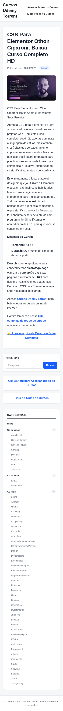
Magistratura (17, 460)
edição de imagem (20, 565)
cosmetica (16, 526)
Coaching (15, 511)
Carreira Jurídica (19, 440)
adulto (14, 497)
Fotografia (16, 590)
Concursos (13, 429)
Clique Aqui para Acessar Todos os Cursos (31, 383)
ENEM (14, 481)
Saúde (14, 664)
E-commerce (17, 561)
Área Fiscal (16, 435)
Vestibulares (17, 485)
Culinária (15, 531)
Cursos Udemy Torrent (10, 10)
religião (14, 654)
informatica (16, 605)
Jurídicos (15, 615)
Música (14, 639)
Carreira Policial (19, 445)
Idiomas (15, 600)
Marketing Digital (19, 634)
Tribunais (15, 469)
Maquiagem (17, 629)
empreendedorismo (20, 575)
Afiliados (15, 502)
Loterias (15, 624)
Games (14, 595)
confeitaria (16, 516)
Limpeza (15, 620)
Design (14, 551)
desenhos (16, 536)
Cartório (15, 450)
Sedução (15, 669)
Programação (17, 649)
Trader (14, 678)
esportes (15, 580)
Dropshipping (17, 556)
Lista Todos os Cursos (40, 13)
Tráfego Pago (17, 683)
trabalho (15, 674)
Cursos (44, 68)
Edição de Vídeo (19, 570)
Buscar (50, 365)
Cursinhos (13, 475)
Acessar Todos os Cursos (42, 7)
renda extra (16, 659)
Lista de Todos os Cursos (32, 398)
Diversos (15, 455)
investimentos (17, 610)
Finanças (15, 585)
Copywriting (17, 521)
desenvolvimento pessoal (23, 541)
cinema (14, 507)
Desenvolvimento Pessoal (23, 546)
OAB (13, 464)
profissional (16, 644)
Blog (10, 423)
